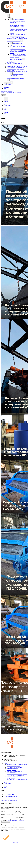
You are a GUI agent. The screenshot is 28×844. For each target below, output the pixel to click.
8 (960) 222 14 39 (5, 92)
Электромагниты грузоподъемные (15, 67)
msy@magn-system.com (6, 91)
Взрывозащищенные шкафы (17, 76)
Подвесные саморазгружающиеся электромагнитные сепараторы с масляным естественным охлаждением (18, 31)
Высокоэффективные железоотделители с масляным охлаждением (17, 21)
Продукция (6, 83)
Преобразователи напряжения (14, 59)
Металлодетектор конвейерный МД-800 (17, 71)
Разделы (3, 95)
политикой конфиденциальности (16, 820)
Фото (5, 108)
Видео (5, 88)
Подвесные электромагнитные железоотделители (14, 64)
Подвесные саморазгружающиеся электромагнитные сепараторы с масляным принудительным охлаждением (18, 25)
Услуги (5, 85)
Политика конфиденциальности (9, 800)
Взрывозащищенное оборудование (15, 78)
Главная (6, 112)
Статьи (5, 109)
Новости (6, 101)
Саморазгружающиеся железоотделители (12, 61)
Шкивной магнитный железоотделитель (17, 66)
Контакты (6, 87)
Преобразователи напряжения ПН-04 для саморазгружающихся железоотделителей (18, 56)
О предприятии (7, 84)
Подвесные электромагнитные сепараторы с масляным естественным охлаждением (17, 36)
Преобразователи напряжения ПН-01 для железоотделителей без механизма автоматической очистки (18, 51)
